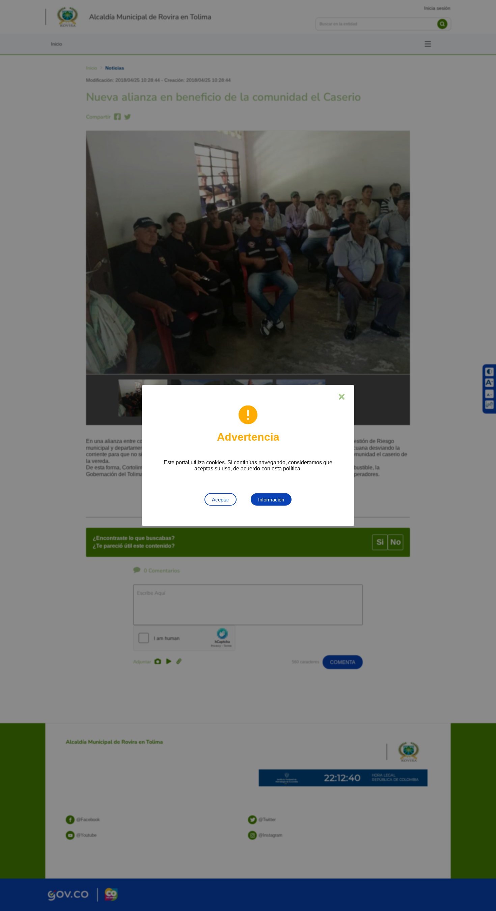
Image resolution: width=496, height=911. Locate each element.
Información (271, 499)
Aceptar (220, 499)
